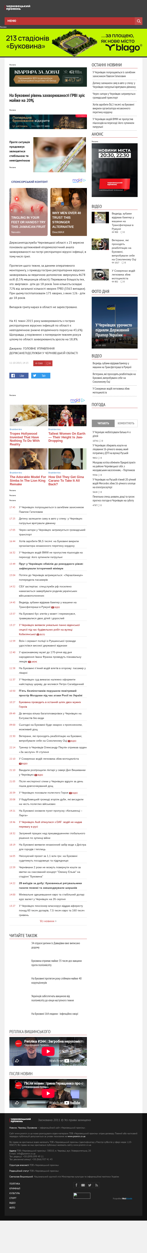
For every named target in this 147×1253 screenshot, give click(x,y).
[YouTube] (83, 1185)
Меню (11, 21)
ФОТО (12, 1208)
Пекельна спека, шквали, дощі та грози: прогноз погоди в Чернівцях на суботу (114, 498)
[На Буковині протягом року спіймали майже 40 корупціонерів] (19, 982)
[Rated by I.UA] (82, 1198)
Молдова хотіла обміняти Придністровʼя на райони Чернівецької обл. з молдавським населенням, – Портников (114, 466)
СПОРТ (12, 1198)
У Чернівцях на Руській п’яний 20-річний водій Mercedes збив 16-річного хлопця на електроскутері (114, 483)
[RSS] (96, 1185)
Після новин (21, 1073)
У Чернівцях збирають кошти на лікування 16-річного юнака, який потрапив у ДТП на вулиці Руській (110, 449)
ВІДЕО (12, 1203)
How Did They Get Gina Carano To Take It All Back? (66, 480)
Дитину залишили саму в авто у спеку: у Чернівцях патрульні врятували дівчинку (114, 85)
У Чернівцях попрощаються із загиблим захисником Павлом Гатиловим (114, 74)
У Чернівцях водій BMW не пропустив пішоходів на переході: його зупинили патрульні (113, 123)
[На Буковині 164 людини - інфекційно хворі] (19, 1017)
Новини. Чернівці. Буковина (23, 1128)
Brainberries (16, 429)
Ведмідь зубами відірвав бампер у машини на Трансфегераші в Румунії (112, 365)
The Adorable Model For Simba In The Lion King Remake (28, 480)
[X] (90, 1185)
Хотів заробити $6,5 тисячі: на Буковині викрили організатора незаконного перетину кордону (113, 108)
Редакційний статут (19, 1171)
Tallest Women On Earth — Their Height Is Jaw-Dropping (66, 437)
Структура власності (19, 1165)
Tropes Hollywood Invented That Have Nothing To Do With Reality (25, 439)
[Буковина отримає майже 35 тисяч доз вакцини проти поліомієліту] (19, 965)
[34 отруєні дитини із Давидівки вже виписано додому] (19, 947)
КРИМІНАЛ (14, 1188)
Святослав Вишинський (21, 1177)
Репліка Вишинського (30, 1031)
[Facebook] (76, 1185)
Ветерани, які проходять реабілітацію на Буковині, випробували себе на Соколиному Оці (114, 377)
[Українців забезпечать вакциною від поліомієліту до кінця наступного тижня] (19, 1000)
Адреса (12, 1151)
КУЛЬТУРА (14, 1193)
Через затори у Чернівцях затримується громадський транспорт (114, 95)
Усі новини (47, 921)
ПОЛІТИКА (14, 1184)
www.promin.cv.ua (76, 1136)
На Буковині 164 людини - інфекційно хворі (54, 1014)
